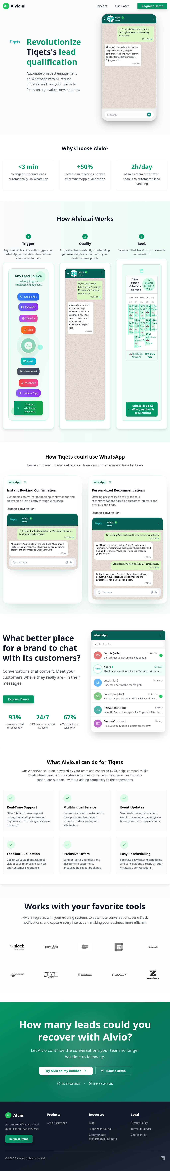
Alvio (18, 1115)
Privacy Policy (139, 1123)
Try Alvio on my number (63, 1071)
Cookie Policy (139, 1135)
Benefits (101, 6)
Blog (92, 1123)
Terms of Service (141, 1129)
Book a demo (116, 1071)
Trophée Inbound (100, 1129)
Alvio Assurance (57, 1123)
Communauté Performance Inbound (103, 1137)
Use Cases (122, 6)
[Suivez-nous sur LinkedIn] (163, 1158)
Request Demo (152, 6)
